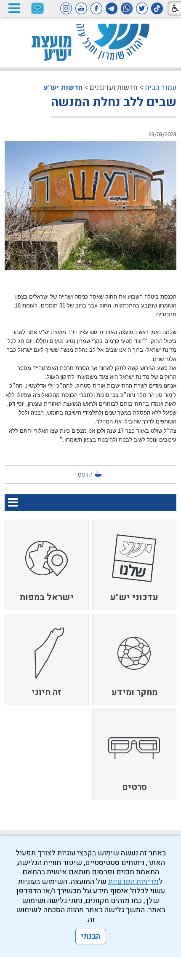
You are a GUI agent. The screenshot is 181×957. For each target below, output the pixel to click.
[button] (14, 8)
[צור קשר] (37, 8)
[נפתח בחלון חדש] (157, 8)
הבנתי (91, 936)
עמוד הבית (160, 87)
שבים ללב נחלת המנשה (113, 102)
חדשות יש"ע (63, 87)
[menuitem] (134, 565)
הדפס (85, 474)
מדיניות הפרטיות (133, 881)
